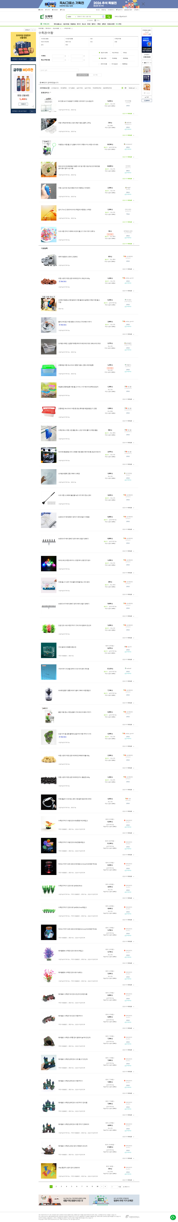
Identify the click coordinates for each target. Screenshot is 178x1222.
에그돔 (63, 9)
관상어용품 (56, 28)
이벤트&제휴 (110, 24)
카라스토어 (128, 209)
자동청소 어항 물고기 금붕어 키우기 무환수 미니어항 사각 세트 (78, 144)
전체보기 (27, 30)
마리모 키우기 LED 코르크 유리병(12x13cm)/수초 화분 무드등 (77, 864)
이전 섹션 (142, 63)
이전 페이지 (147, 93)
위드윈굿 (128, 300)
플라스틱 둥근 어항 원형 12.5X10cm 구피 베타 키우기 (75, 322)
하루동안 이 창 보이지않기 (19, 59)
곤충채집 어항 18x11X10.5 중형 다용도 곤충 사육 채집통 (75, 365)
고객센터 (136, 9)
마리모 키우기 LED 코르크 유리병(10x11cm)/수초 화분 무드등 (77, 929)
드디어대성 (129, 473)
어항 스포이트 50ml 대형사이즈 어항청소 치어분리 (74, 188)
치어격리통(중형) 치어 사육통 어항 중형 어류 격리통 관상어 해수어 (79, 452)
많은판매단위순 (107, 88)
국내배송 (114, 58)
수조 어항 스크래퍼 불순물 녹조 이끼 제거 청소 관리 (74, 495)
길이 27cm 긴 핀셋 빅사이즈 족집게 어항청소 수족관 (74, 209)
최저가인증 (104, 64)
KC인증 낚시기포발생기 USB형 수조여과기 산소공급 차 (75, 101)
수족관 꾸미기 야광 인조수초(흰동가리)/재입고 (73, 820)
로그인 (98, 9)
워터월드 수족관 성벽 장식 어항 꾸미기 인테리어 (73, 1124)
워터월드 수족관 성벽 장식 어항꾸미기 (70, 1081)
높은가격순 (88, 88)
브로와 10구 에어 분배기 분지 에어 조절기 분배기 (73, 604)
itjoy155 (130, 646)
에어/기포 (68, 41)
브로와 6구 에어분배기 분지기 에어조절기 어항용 (73, 517)
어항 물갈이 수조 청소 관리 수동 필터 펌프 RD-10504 (74, 799)
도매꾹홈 (41, 28)
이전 (32, 30)
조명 (116, 41)
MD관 (88, 24)
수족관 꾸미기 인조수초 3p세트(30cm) (70, 885)
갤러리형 (125, 88)
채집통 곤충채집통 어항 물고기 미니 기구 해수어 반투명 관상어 (78, 387)
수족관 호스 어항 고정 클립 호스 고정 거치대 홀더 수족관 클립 (77, 430)
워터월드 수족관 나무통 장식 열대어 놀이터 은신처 (74, 1037)
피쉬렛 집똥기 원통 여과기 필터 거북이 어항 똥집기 (74, 690)
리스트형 (122, 88)
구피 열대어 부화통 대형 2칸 (67, 647)
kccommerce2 (128, 144)
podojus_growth (129, 278)
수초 (91, 41)
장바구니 (120, 9)
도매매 (41, 9)
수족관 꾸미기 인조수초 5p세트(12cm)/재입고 (72, 907)
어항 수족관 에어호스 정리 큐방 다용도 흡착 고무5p (74, 123)
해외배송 (125, 58)
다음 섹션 (151, 63)
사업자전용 (66, 24)
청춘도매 (128, 122)
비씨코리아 (129, 820)
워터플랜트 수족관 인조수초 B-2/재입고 (70, 951)
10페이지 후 (105, 1186)
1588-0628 (146, 57)
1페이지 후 (102, 1186)
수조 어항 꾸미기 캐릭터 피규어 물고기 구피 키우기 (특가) (76, 231)
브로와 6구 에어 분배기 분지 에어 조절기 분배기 (73, 538)
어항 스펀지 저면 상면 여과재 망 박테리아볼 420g (73, 755)
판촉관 (104, 24)
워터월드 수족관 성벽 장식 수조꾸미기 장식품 (72, 1102)
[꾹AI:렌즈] (103, 16)
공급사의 (127, 113)
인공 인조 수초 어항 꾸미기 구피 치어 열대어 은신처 (74, 625)
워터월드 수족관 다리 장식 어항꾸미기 (70, 1016)
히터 (67, 45)
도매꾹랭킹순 (43, 88)
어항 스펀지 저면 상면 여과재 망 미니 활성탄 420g (74, 777)
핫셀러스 (128, 365)
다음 (35, 30)
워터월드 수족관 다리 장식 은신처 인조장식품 (72, 994)
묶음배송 (73, 24)
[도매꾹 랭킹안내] (48, 88)
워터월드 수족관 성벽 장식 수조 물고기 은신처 (73, 1059)
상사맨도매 (129, 256)
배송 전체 (103, 58)
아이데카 (128, 166)
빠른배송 (124, 64)
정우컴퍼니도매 (128, 231)
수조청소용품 (44, 38)
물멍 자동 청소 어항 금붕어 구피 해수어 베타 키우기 (74, 712)
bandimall (128, 668)
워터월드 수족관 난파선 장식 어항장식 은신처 (72, 1146)
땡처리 (94, 24)
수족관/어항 (67, 28)
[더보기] (148, 62)
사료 (91, 38)
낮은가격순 (80, 88)
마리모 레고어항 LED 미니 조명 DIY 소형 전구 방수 (74, 560)
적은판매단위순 (97, 88)
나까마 (48, 9)
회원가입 (103, 9)
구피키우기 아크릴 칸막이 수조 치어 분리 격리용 (73, 669)
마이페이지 (111, 9)
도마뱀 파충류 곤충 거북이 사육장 (69, 473)
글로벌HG (129, 343)
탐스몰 (129, 386)
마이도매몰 (128, 101)
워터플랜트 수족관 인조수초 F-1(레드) (70, 972)
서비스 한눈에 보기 (121, 16)
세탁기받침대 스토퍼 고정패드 (68, 256)
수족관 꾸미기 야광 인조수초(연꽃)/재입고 (71, 842)
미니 (98, 20)
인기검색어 (90, 20)
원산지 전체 (104, 52)
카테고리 (46, 24)
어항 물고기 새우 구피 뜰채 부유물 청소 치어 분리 (74, 582)
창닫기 (32, 59)
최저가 (79, 24)
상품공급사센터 (128, 9)
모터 (42, 45)
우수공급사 (115, 64)
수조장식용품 (69, 38)
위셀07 (129, 187)
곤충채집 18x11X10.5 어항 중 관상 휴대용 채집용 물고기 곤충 (77, 408)
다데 (129, 798)
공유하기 (33, 106)
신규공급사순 (55, 88)
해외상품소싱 (58, 24)
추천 (118, 24)
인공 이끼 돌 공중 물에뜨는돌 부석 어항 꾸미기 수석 (74, 734)
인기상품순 (72, 88)
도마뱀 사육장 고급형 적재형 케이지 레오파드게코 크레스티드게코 (79, 343)
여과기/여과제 (45, 41)
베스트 (84, 24)
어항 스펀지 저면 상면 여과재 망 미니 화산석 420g (74, 278)
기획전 (99, 24)
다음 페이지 (149, 93)
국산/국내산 (115, 52)
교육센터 (55, 9)
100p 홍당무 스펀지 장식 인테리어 (69, 1167)
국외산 (125, 52)
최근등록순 (64, 88)
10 (97, 1186)
